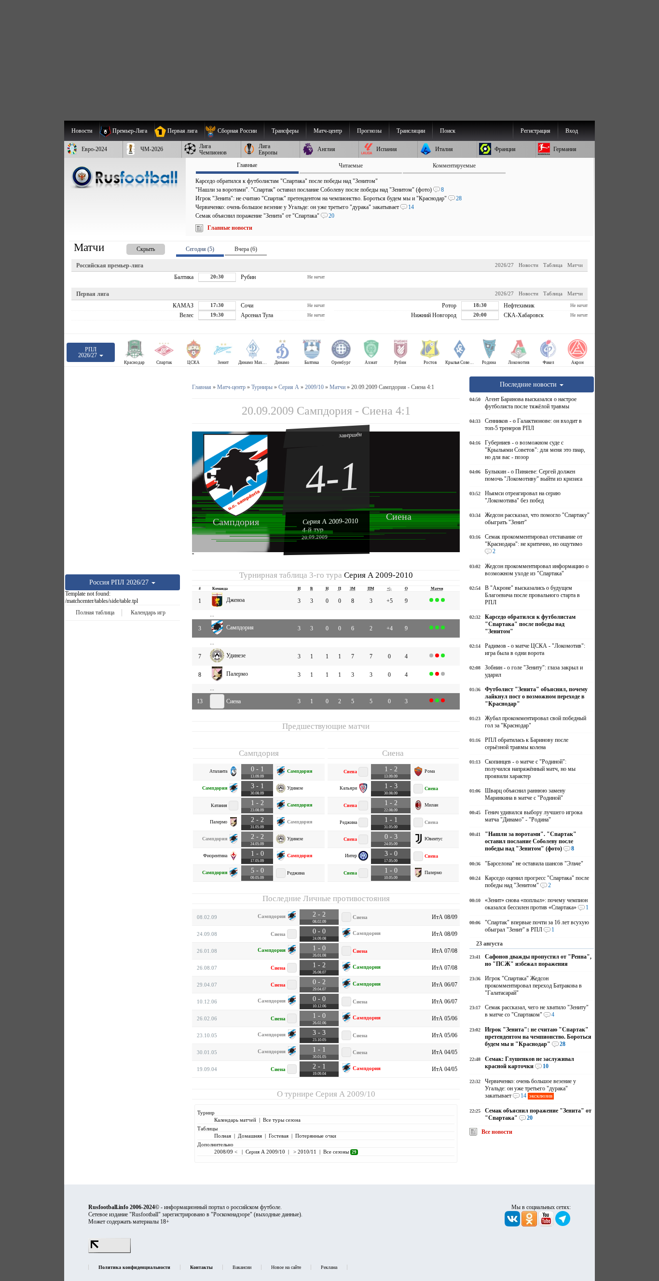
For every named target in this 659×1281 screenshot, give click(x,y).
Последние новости (529, 384)
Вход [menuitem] (571, 130)
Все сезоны (340, 1152)
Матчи (575, 265)
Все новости (496, 1131)
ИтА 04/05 (444, 1052)
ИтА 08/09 (444, 917)
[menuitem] (234, 131)
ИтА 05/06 (444, 1018)
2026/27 (504, 265)
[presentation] (136, 247)
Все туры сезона (282, 1120)
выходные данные (277, 1214)
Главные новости (229, 227)
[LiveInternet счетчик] (109, 1251)
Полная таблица (95, 612)
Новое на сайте (286, 1267)
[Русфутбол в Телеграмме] (563, 1224)
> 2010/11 (304, 1152)
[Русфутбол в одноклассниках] (530, 1224)
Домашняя (250, 1136)
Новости (528, 265)
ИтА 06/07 (444, 984)
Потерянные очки (315, 1136)
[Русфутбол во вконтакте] (513, 1224)
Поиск (447, 130)
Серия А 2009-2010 (330, 521)
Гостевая (278, 1136)
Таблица (553, 265)
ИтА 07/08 (444, 950)
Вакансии (242, 1267)
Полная (222, 1136)
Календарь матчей (235, 1120)
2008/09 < (226, 1152)
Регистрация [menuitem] (535, 130)
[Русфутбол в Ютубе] (546, 1224)
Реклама (329, 1267)
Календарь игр (148, 612)
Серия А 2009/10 (345, 1094)
